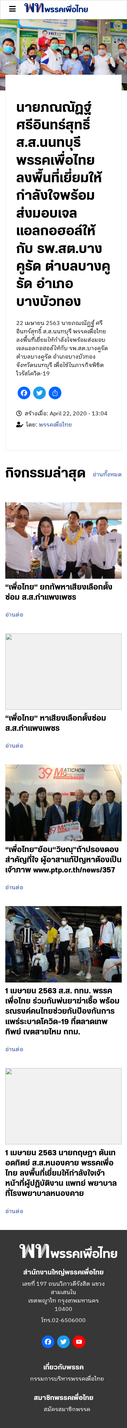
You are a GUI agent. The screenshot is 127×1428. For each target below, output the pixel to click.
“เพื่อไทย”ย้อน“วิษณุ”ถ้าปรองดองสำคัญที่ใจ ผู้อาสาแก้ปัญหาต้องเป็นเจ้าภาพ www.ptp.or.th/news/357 (63, 860)
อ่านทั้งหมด (107, 475)
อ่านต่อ (14, 615)
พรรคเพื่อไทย (55, 425)
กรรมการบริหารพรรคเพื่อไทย (67, 1379)
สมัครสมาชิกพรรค (67, 1409)
